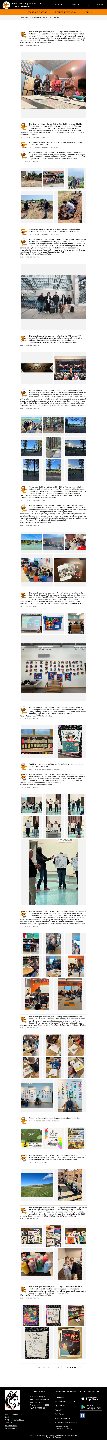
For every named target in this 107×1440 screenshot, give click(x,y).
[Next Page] (63, 1367)
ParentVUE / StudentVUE (65, 1402)
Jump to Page (71, 1367)
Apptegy (58, 1437)
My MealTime (60, 1406)
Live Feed (56, 17)
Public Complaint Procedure (66, 1422)
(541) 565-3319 (11, 1428)
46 (57, 1367)
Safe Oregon (60, 1414)
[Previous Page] (26, 1367)
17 (39, 1367)
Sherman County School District (34, 17)
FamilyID (58, 1410)
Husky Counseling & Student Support (66, 1392)
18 (44, 1367)
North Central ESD (62, 1418)
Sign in (99, 5)
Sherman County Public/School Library (63, 1428)
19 (48, 1367)
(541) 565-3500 (11, 1426)
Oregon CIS (59, 1397)
